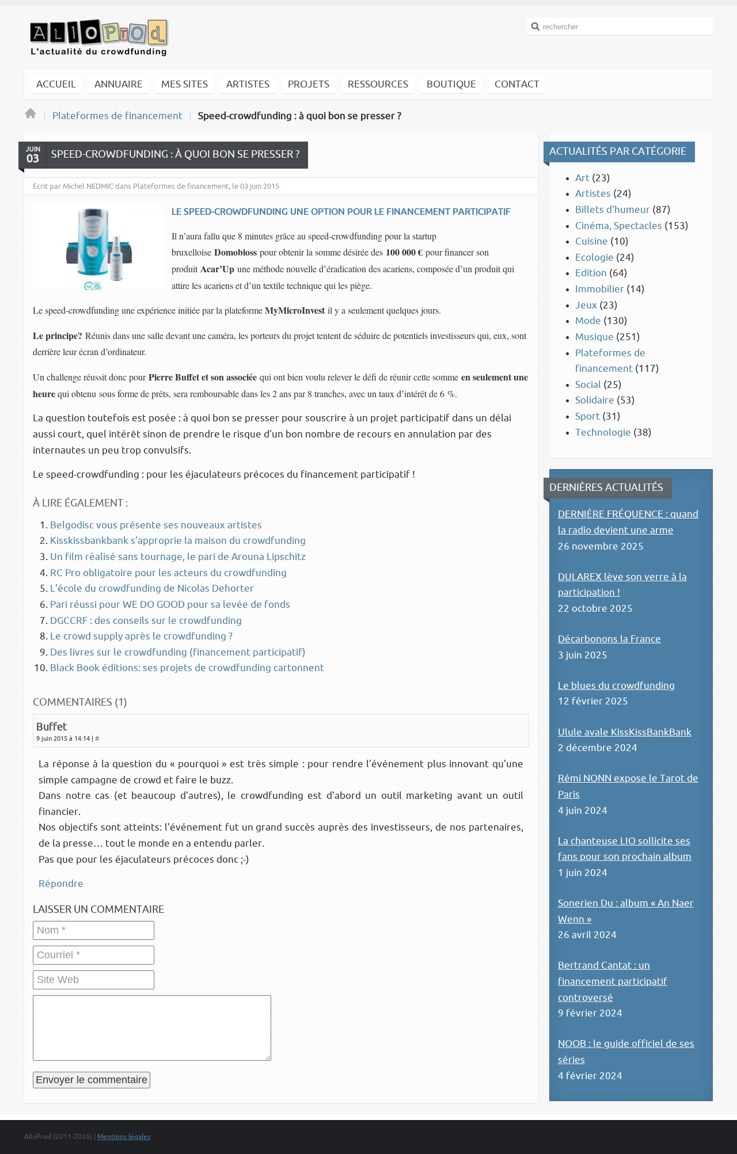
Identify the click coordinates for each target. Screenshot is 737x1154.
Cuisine (591, 241)
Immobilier (599, 289)
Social (588, 385)
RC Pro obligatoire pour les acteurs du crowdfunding (168, 573)
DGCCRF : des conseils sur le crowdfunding (146, 621)
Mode (588, 321)
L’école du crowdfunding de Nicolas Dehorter (152, 588)
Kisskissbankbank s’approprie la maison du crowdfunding (178, 541)
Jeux (586, 305)
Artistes (593, 194)
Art (582, 178)
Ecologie (594, 257)
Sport (587, 416)
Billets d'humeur (612, 210)
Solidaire (594, 400)
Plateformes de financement (117, 116)
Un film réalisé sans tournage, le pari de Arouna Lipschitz (178, 557)
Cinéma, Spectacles (618, 226)
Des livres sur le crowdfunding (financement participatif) (178, 652)
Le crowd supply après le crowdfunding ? (141, 636)
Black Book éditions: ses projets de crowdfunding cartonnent (187, 668)
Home (30, 116)
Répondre (61, 884)
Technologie (603, 432)
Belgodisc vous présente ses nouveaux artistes (156, 525)
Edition (591, 273)
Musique (594, 337)
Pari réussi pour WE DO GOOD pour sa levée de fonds (170, 605)
